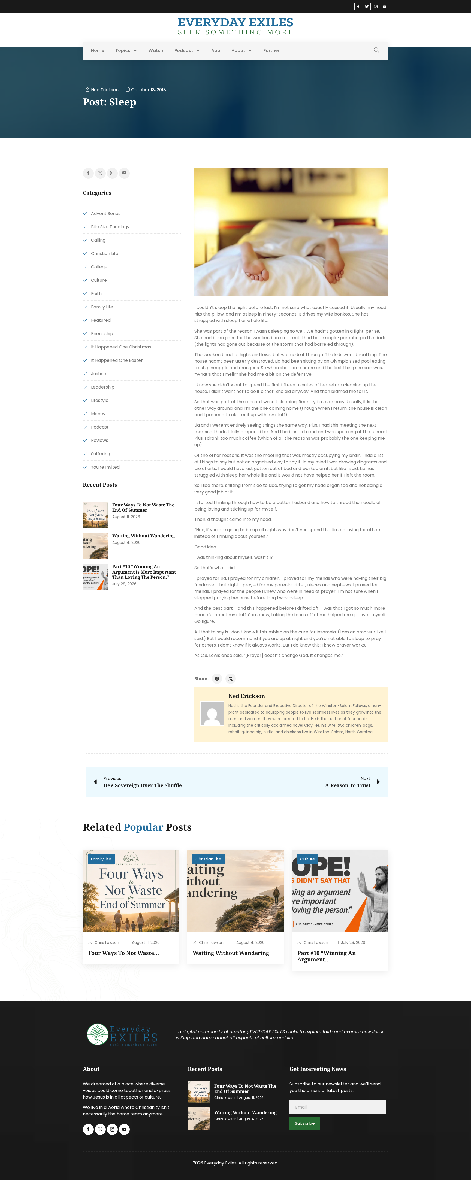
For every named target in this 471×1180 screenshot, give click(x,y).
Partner (271, 50)
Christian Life (208, 859)
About (238, 50)
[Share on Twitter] (230, 679)
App (215, 50)
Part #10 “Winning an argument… (326, 956)
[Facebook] (358, 6)
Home (97, 50)
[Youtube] (384, 6)
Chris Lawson (107, 942)
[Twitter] (367, 6)
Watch (156, 50)
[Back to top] (459, 1168)
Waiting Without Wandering (143, 536)
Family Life (101, 859)
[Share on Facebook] (217, 679)
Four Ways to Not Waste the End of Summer (143, 507)
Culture (307, 859)
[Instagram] (375, 6)
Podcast (183, 50)
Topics (122, 50)
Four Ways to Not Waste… (123, 953)
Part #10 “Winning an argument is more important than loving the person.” (144, 571)
